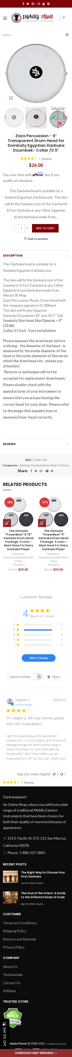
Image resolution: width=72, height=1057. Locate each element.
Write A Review (39, 658)
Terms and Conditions (20, 923)
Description (13, 256)
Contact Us (11, 983)
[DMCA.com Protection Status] (12, 1017)
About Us (10, 966)
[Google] (41, 471)
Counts (39, 883)
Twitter (27, 3)
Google (33, 3)
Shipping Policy (14, 931)
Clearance (18, 553)
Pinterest (48, 3)
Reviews (9, 444)
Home (6, 35)
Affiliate (9, 991)
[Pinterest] (52, 471)
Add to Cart (45, 228)
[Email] (47, 471)
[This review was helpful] (54, 774)
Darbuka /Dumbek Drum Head (38, 465)
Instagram (38, 3)
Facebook (23, 3)
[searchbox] (21, 676)
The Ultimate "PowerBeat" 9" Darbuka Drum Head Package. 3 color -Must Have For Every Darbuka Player (53, 540)
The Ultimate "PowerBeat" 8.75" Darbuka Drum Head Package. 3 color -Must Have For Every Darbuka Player (18, 540)
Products (64, 465)
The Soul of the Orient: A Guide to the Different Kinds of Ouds (43, 895)
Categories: (10, 465)
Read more (58, 758)
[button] (36, 1053)
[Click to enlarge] (11, 98)
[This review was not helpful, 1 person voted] (61, 774)
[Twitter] (35, 471)
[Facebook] (31, 471)
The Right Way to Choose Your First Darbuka (43, 874)
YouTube (43, 3)
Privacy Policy (14, 947)
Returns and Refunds (19, 939)
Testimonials (13, 974)
